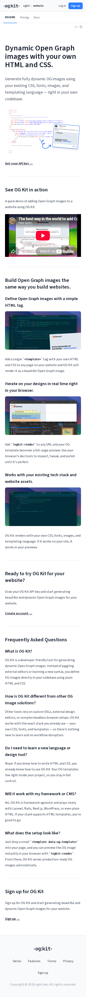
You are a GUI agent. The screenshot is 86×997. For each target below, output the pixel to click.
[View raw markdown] (76, 27)
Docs (37, 17)
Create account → (18, 613)
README (10, 17)
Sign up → (12, 919)
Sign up (75, 6)
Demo (17, 961)
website (38, 6)
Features (34, 961)
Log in (62, 6)
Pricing (24, 17)
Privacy (68, 961)
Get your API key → (19, 163)
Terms (51, 961)
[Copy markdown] (81, 27)
